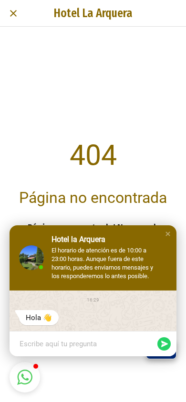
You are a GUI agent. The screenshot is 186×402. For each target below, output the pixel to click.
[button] (168, 234)
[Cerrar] (13, 13)
